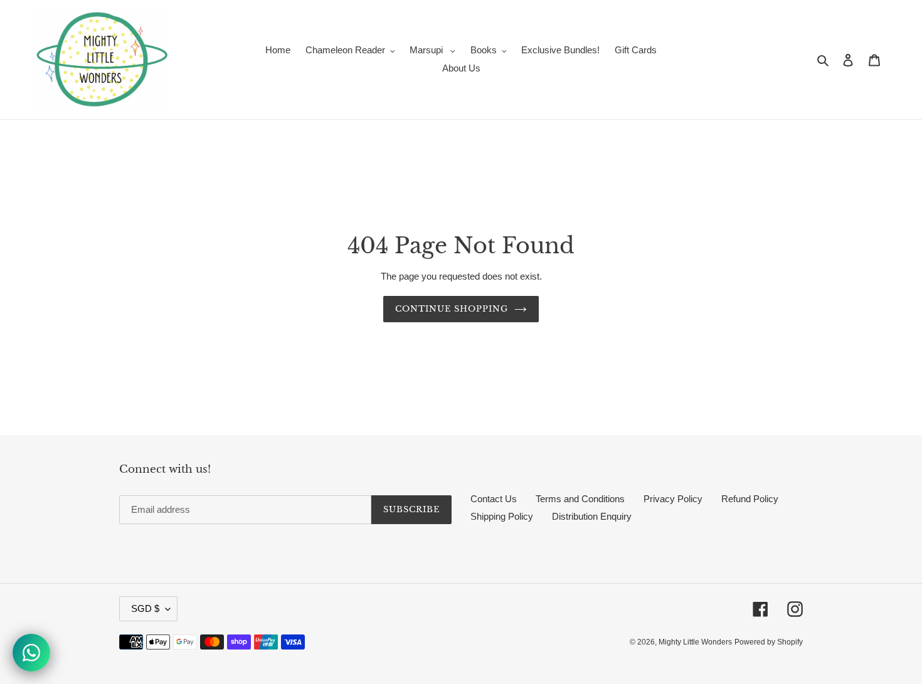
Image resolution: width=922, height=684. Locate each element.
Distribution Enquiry (592, 516)
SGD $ (145, 608)
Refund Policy (749, 498)
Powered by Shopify (768, 642)
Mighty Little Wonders (695, 642)
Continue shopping (452, 308)
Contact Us (493, 498)
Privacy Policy (673, 498)
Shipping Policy (501, 516)
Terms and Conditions (580, 498)
